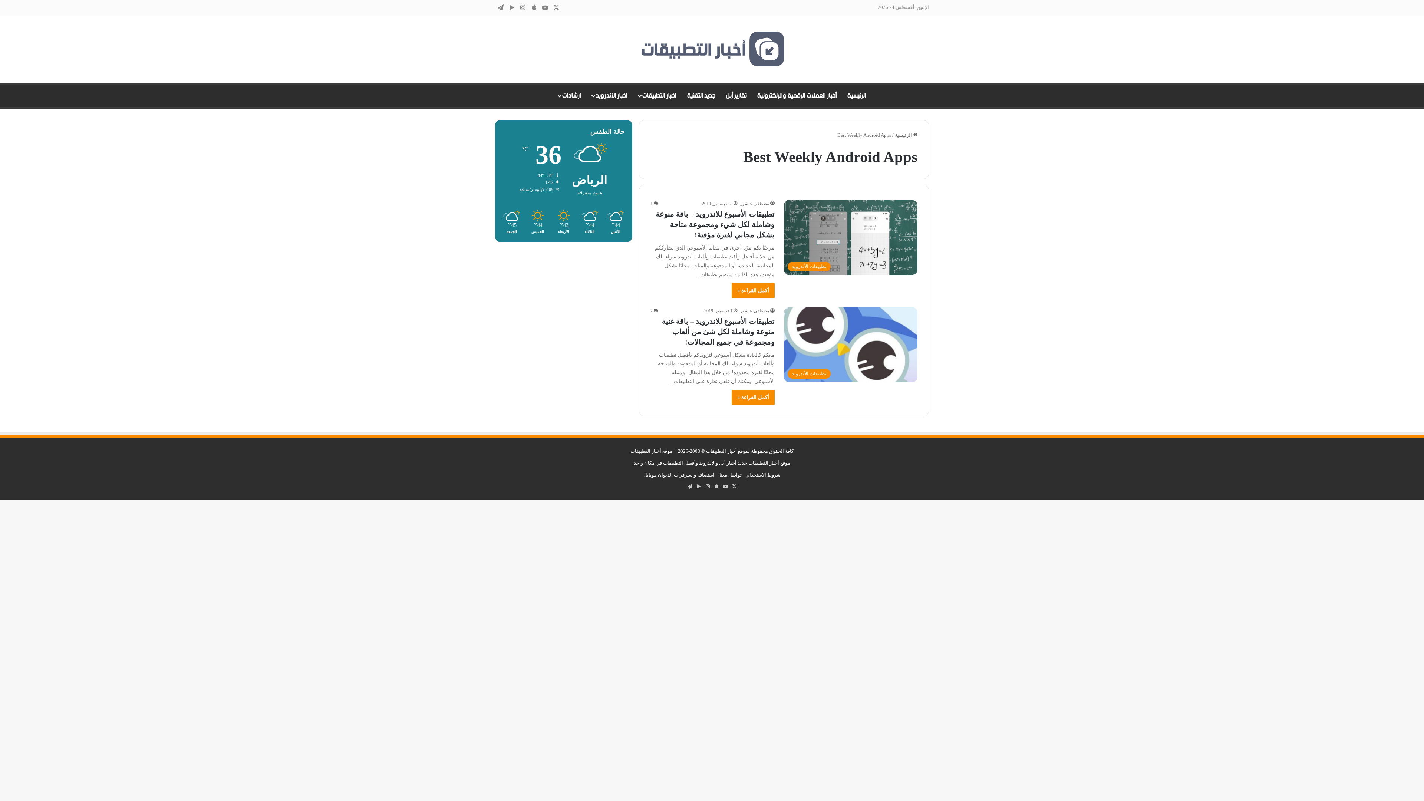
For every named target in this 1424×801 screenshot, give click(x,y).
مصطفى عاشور (754, 203)
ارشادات (571, 95)
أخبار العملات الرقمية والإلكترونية (797, 95)
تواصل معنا (730, 475)
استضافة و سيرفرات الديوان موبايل (679, 475)
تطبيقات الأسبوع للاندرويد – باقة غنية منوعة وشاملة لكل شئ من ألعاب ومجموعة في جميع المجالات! (718, 331)
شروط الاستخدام (763, 475)
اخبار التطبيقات (659, 95)
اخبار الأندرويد (611, 95)
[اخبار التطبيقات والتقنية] (712, 49)
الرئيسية (856, 95)
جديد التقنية (701, 95)
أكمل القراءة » (753, 290)
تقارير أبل (736, 95)
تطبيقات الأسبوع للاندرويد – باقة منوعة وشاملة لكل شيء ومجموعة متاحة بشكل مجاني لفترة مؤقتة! (715, 224)
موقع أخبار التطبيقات (651, 451)
